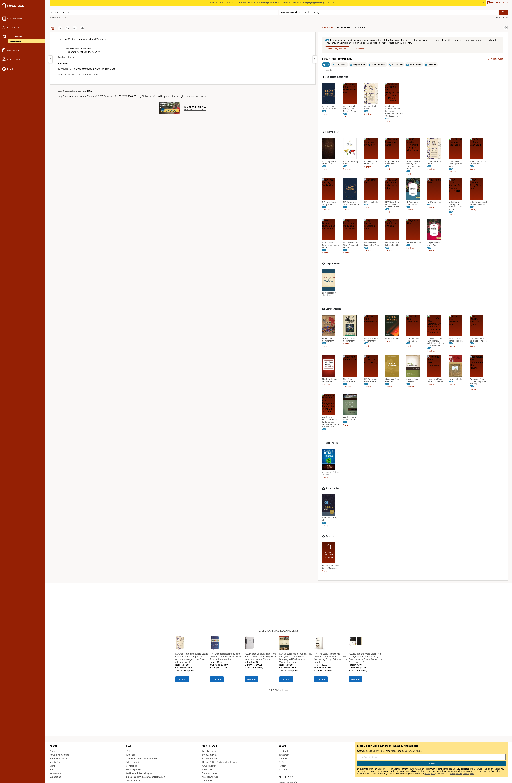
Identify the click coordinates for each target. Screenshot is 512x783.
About (53, 751)
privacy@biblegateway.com (462, 773)
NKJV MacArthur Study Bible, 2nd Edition (350, 245)
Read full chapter (66, 57)
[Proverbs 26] (50, 59)
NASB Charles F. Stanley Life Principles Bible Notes (413, 165)
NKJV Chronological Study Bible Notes (478, 203)
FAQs (128, 751)
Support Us (55, 776)
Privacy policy (133, 769)
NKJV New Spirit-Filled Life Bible (392, 243)
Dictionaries (331, 442)
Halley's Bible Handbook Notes (456, 339)
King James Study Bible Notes (393, 162)
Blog (52, 769)
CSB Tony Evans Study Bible (329, 162)
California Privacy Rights (139, 773)
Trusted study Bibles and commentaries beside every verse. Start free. (267, 2)
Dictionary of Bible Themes (330, 473)
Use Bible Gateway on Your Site (141, 758)
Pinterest (283, 758)
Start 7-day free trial (337, 48)
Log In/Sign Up (499, 2)
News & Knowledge (59, 754)
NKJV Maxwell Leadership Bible (371, 243)
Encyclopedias (332, 263)
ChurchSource (209, 758)
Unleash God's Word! (195, 109)
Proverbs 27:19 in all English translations (78, 74)
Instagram (284, 754)
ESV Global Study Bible (350, 162)
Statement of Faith (59, 758)
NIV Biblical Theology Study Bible (455, 163)
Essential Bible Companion (412, 339)
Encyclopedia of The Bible (329, 294)
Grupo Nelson (209, 765)
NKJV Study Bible (413, 242)
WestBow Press (210, 776)
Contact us (131, 765)
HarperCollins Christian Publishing (219, 762)
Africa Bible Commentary (328, 339)
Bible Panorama (392, 338)
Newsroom (55, 773)
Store (52, 765)
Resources (327, 27)
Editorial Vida (209, 769)
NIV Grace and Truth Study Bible (330, 107)
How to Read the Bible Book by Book (478, 339)
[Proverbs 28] (315, 59)
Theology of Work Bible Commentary (435, 380)
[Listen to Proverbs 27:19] (82, 28)
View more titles (278, 689)
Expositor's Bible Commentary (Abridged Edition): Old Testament (435, 342)
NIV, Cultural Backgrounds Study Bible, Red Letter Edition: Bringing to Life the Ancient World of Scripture (295, 657)
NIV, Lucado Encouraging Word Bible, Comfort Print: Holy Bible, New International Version (260, 656)
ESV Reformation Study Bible (371, 162)
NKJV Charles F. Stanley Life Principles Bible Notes (455, 206)
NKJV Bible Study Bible (329, 519)
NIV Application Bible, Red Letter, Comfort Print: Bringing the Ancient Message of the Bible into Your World (191, 657)
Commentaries (333, 309)
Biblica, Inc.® (148, 96)
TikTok (282, 762)
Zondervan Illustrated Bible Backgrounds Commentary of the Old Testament (394, 111)
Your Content (358, 27)
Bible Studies (332, 488)
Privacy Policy (430, 773)
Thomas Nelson (210, 773)
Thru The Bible (455, 379)
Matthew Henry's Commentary (329, 380)
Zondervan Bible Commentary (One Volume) (478, 381)
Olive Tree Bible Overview (392, 380)
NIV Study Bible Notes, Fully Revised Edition (350, 108)
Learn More (358, 48)
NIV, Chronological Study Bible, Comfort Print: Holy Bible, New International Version (225, 656)
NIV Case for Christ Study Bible (478, 162)
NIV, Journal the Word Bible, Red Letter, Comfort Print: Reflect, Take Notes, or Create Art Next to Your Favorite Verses (365, 657)
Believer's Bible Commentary (371, 339)
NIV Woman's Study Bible (412, 203)
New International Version (72, 91)
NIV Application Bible (371, 107)
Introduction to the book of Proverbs (330, 566)
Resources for (337, 58)
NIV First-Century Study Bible (329, 203)
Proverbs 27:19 (67, 68)
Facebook (283, 751)
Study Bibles (332, 131)
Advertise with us (134, 762)
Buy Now (182, 679)
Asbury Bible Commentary (349, 339)
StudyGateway (209, 754)
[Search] (503, 12)
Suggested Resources (336, 76)
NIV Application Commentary (371, 380)
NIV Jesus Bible (371, 202)
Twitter (282, 765)
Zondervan (207, 780)
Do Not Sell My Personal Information (145, 776)
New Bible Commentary (349, 380)
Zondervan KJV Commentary (349, 418)
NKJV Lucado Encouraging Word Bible (330, 245)
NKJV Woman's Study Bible (433, 243)
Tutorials (130, 754)
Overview (330, 536)
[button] (497, 3)
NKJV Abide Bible (435, 202)
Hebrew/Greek (342, 27)
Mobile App (55, 762)
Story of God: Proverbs (412, 380)
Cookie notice (133, 780)
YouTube (283, 769)
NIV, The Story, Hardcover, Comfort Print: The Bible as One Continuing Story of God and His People (330, 657)
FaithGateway (209, 751)
